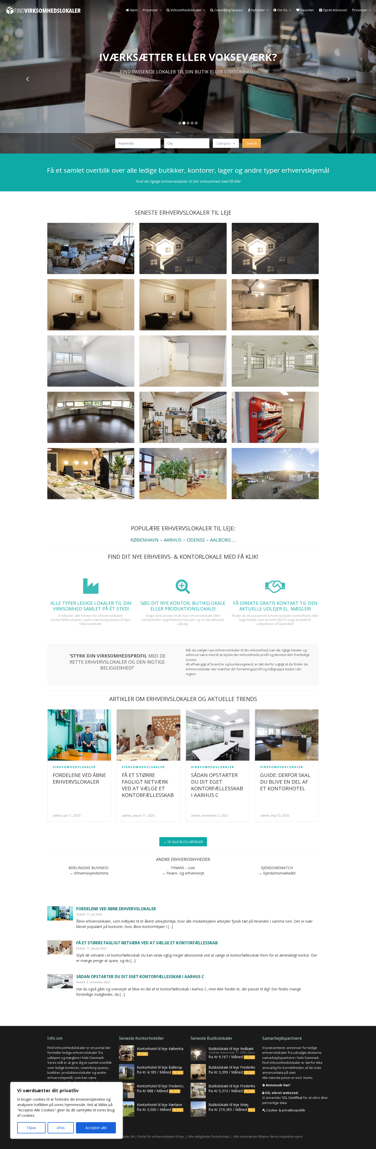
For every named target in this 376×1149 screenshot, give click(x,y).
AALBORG (220, 540)
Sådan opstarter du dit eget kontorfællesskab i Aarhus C (217, 785)
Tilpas (31, 1127)
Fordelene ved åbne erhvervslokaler (79, 778)
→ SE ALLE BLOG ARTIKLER (183, 841)
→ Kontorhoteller (188, 85)
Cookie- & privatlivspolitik (285, 1110)
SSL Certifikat (292, 1097)
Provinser (150, 10)
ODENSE (196, 540)
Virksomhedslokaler (186, 10)
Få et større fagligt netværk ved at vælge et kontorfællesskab (148, 785)
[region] (66, 1110)
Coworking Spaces (228, 10)
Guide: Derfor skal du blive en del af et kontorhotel (285, 782)
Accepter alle (96, 1127)
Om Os (281, 10)
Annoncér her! (277, 1085)
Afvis (61, 1127)
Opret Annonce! (334, 10)
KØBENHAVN (144, 540)
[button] (28, 77)
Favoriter (307, 10)
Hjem (133, 10)
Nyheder (257, 10)
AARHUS (173, 540)
